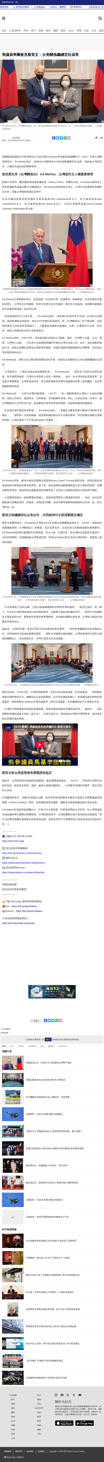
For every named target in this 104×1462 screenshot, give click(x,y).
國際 (55, 30)
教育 (39, 1421)
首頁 (4, 30)
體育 (39, 1417)
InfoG (71, 30)
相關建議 (7, 1451)
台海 (42, 1046)
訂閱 (64, 1039)
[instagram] (56, 1395)
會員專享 (16, 30)
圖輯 (39, 1429)
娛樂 (39, 1425)
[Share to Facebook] (53, 138)
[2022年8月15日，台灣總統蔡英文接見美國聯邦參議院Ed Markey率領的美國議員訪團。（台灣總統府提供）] (52, 663)
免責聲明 (30, 1451)
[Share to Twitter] (57, 138)
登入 (48, 1039)
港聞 (40, 30)
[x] (74, 1395)
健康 (101, 30)
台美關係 (32, 1046)
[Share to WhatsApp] (65, 138)
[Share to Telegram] (61, 138)
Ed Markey (62, 1046)
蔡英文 (21, 1046)
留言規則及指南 (4, 1032)
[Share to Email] (69, 138)
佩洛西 (51, 1046)
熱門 (33, 30)
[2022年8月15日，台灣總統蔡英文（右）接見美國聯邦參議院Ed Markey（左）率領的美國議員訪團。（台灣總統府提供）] (52, 91)
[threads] (68, 1395)
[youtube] (80, 1395)
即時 (26, 30)
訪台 (12, 1046)
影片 (13, 1399)
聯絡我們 (18, 1451)
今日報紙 (13, 1395)
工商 (39, 1434)
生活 (94, 30)
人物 (13, 1438)
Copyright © (54, 1451)
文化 (39, 1404)
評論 (86, 30)
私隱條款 (41, 1451)
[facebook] (62, 1395)
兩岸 (48, 30)
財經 (63, 30)
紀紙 (39, 1412)
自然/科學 (39, 1408)
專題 (13, 1429)
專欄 (79, 30)
